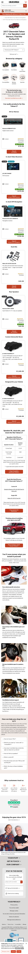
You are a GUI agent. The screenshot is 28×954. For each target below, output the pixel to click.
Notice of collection (14, 916)
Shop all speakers (14, 472)
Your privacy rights (14, 907)
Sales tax (4, 924)
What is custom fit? (9, 757)
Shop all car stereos (14, 152)
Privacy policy (14, 905)
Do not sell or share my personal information (14, 913)
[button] (26, 839)
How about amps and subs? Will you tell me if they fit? (14, 761)
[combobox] (14, 6)
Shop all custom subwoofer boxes (14, 377)
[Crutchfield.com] (14, 2)
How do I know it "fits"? (10, 739)
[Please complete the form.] (21, 881)
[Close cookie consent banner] (26, 943)
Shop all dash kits (14, 287)
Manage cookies (14, 910)
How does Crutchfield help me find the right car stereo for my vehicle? (14, 749)
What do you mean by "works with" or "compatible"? (13, 743)
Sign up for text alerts (12, 888)
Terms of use (10, 924)
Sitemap (24, 924)
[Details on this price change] (23, 142)
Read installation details (14, 545)
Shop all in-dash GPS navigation (14, 242)
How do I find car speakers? (11, 753)
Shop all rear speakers (14, 332)
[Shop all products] (2, 2)
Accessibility (18, 924)
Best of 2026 (11, 161)
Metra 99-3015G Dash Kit (14, 498)
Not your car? (13, 54)
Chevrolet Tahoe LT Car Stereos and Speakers (15, 17)
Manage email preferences (14, 919)
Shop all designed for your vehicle (14, 422)
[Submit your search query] (25, 6)
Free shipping (14, 14)
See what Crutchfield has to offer (13, 98)
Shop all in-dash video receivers (14, 196)
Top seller (4, 116)
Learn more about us (13, 820)
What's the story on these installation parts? (13, 767)
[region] (14, 839)
